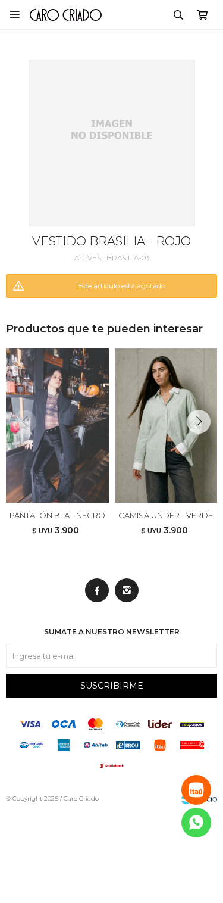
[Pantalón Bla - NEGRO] (57, 425)
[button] (178, 15)
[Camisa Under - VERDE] (166, 425)
